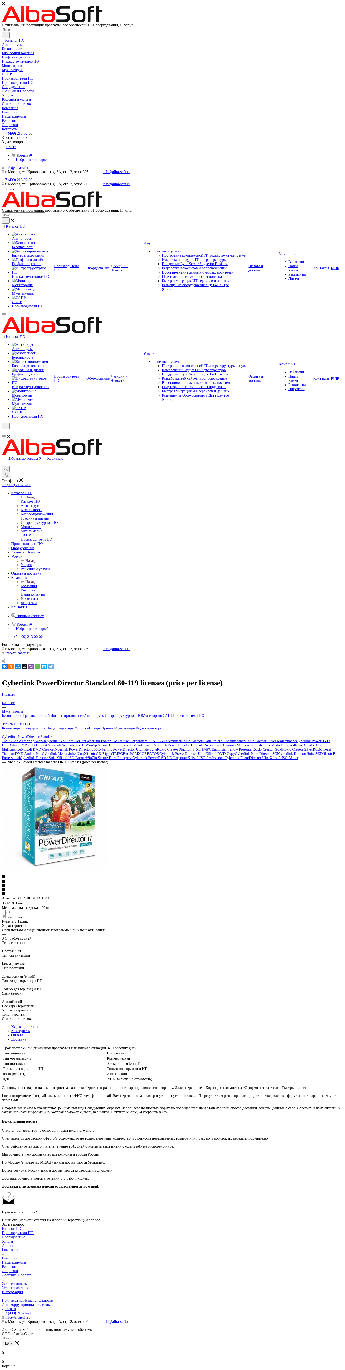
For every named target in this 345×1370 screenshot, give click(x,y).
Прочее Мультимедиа (118, 728)
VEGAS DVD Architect (163, 741)
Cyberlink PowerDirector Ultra (182, 754)
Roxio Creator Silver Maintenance (270, 741)
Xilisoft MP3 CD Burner (27, 745)
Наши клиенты (14, 1262)
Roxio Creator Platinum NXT (179, 749)
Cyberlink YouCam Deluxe (65, 741)
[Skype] (44, 666)
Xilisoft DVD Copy (220, 754)
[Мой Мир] (18, 666)
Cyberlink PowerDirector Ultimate (177, 745)
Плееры (95, 728)
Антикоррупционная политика (27, 1305)
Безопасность (12, 716)
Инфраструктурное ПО (123, 716)
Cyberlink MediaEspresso (275, 745)
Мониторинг (152, 716)
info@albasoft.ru (17, 168)
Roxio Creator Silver (297, 749)
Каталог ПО (30, 501)
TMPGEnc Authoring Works (23, 741)
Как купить (20, 1031)
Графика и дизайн (37, 716)
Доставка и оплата (16, 1275)
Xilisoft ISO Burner (71, 758)
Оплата (17, 1035)
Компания (29, 586)
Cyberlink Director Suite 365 (299, 754)
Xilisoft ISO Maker (284, 758)
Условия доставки (16, 1288)
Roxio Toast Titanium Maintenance (229, 745)
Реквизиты (10, 1267)
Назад (30, 497)
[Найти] (6, 35)
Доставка (18, 1039)
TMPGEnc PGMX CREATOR (135, 754)
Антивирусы (94, 716)
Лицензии (10, 1271)
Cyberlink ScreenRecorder (66, 745)
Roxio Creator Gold (267, 749)
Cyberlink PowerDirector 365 (75, 749)
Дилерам (9, 1309)
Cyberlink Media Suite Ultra (63, 754)
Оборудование (13, 1237)
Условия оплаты (15, 1283)
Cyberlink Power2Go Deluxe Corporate (115, 741)
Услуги (26, 565)
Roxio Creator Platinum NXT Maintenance (213, 741)
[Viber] (31, 666)
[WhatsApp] (37, 666)
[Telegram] (51, 666)
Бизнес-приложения (68, 716)
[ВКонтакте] (5, 666)
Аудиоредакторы (60, 728)
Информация (12, 1292)
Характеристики (24, 1027)
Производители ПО (188, 716)
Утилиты (81, 728)
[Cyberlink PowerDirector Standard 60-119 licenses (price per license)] (54, 869)
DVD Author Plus (28, 754)
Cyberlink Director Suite (38, 758)
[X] (24, 666)
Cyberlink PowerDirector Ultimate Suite (127, 749)
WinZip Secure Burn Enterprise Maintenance (119, 745)
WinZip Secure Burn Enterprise (109, 758)
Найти (8, 1343)
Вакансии (10, 1258)
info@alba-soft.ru (116, 172)
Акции (7, 1245)
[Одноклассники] (11, 666)
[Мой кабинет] (4, 432)
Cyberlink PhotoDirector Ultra (247, 758)
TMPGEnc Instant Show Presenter (227, 749)
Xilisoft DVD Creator (37, 749)
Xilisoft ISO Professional (206, 758)
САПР (168, 716)
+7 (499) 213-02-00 (17, 133)
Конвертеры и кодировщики (24, 728)
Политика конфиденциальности (27, 1300)
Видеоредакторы (149, 728)
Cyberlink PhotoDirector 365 (256, 754)
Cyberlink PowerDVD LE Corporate (160, 758)
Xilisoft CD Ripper (98, 754)
